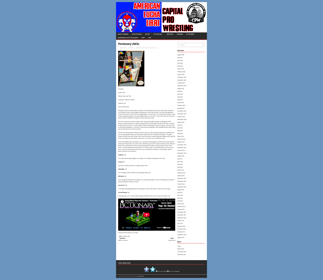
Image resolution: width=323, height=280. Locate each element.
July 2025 (179, 91)
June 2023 (180, 161)
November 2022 (181, 181)
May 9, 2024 (123, 47)
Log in (179, 246)
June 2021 (180, 223)
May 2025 (180, 97)
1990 (137, 47)
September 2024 (181, 119)
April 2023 (180, 167)
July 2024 (179, 125)
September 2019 (181, 234)
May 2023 (180, 164)
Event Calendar (123, 34)
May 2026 (180, 63)
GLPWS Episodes (137, 34)
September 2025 (181, 85)
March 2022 (180, 204)
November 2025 (181, 80)
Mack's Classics (150, 47)
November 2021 (181, 215)
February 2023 (181, 173)
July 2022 (179, 192)
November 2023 (181, 147)
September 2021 (181, 218)
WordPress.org (181, 254)
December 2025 (181, 77)
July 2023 (179, 159)
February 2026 (181, 71)
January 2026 (180, 74)
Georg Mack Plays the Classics (128, 37)
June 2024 (180, 128)
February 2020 (181, 226)
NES (155, 47)
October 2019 (181, 232)
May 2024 (180, 130)
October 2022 (181, 184)
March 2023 (180, 170)
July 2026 (179, 57)
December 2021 (181, 212)
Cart (149, 37)
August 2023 (180, 156)
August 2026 (180, 55)
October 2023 (181, 150)
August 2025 (180, 88)
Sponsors (180, 34)
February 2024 (181, 139)
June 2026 (180, 60)
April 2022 (180, 201)
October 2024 (181, 116)
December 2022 (181, 178)
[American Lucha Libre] (161, 31)
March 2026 (180, 69)
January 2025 (180, 108)
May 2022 (180, 198)
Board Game (142, 47)
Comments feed (181, 251)
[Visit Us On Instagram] (173, 271)
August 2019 (180, 237)
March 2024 (180, 136)
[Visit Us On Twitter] (153, 271)
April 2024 (180, 133)
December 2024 (181, 111)
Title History (157, 34)
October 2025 (181, 83)
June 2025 (180, 94)
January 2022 (180, 209)
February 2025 (181, 105)
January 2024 (180, 142)
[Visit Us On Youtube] (161, 271)
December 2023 (181, 145)
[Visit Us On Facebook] (146, 271)
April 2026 (180, 66)
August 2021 (180, 220)
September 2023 (181, 153)
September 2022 (181, 187)
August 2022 (180, 189)
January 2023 (180, 175)
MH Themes (141, 276)
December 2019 (181, 229)
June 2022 (180, 195)
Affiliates (170, 34)
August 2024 (180, 122)
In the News (190, 34)
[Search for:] (191, 44)
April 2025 (180, 99)
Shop (143, 37)
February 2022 (181, 206)
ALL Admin (131, 47)
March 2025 (180, 102)
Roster (147, 34)
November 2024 (181, 114)
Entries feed (180, 249)
